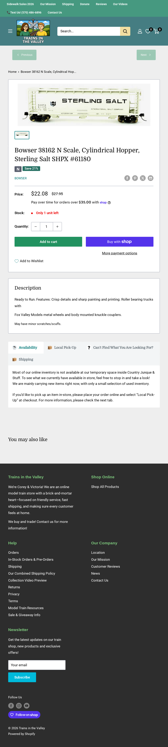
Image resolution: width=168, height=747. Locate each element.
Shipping (68, 4)
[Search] (125, 31)
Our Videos (120, 4)
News (95, 573)
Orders (13, 552)
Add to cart (48, 242)
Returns (14, 587)
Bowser (21, 178)
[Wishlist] (148, 31)
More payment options (119, 253)
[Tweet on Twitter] (143, 178)
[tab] (26, 348)
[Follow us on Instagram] (19, 706)
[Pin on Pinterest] (135, 178)
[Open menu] (10, 31)
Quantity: (22, 226)
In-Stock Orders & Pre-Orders (30, 559)
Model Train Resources (26, 608)
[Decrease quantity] (35, 226)
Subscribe (22, 677)
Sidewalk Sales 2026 (20, 4)
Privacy (13, 594)
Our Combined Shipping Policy (31, 573)
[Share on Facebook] (127, 178)
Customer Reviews (105, 566)
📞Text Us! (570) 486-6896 (24, 12)
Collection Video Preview (27, 580)
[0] (156, 31)
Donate (85, 4)
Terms (13, 601)
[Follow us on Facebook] (11, 706)
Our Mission (48, 4)
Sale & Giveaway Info (24, 615)
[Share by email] (150, 178)
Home (12, 72)
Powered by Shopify (21, 734)
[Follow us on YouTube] (27, 706)
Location (98, 552)
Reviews (101, 4)
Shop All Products (105, 487)
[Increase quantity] (57, 226)
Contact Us (55, 12)
